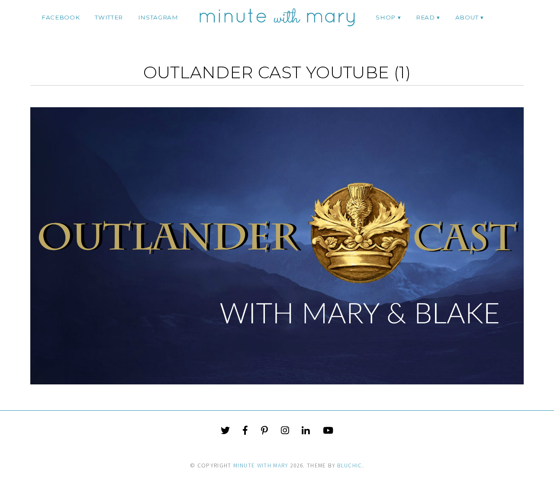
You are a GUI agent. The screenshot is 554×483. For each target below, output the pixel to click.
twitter (109, 17)
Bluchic (349, 465)
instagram (158, 17)
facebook (61, 17)
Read (425, 17)
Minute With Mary (261, 465)
